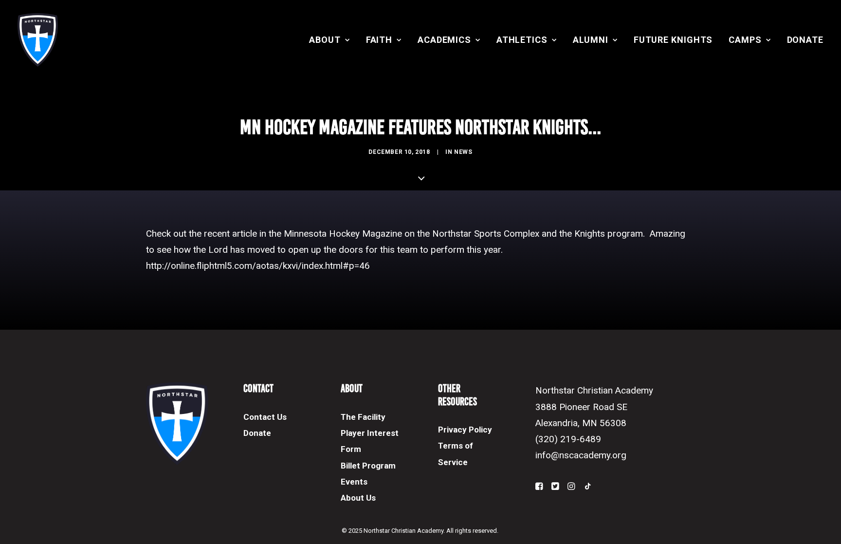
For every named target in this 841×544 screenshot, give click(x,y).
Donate (805, 40)
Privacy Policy (465, 429)
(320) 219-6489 (568, 439)
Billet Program (368, 465)
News (463, 152)
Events (354, 482)
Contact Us (265, 417)
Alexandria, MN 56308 (580, 423)
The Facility (363, 417)
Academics (444, 40)
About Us (358, 498)
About (325, 40)
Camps (745, 40)
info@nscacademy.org (580, 455)
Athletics (522, 40)
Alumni (590, 40)
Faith (379, 40)
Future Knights (673, 40)
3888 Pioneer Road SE (581, 407)
